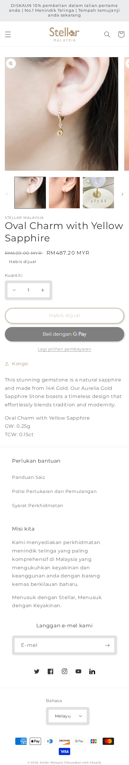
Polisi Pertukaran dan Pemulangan (54, 491)
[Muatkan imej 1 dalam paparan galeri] (30, 192)
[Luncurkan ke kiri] (6, 194)
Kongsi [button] (20, 363)
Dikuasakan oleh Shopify (82, 762)
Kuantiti (13, 275)
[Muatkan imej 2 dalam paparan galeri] (64, 192)
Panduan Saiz (28, 477)
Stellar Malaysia (51, 762)
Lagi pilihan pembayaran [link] (64, 349)
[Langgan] (107, 645)
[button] (8, 34)
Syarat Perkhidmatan (37, 505)
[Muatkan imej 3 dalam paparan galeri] (98, 192)
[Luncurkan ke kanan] (122, 194)
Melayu (63, 716)
